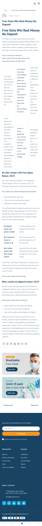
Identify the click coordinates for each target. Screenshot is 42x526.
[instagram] (9, 503)
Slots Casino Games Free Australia (14, 276)
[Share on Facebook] (3, 343)
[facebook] (4, 503)
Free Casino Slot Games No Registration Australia (19, 191)
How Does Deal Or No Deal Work (13, 61)
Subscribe (22, 434)
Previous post (8, 405)
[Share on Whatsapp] (18, 343)
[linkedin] (14, 503)
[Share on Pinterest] (11, 343)
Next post (34, 405)
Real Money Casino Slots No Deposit (14, 300)
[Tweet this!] (7, 343)
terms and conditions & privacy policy (18, 439)
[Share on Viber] (22, 343)
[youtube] (24, 503)
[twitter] (19, 503)
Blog (5, 10)
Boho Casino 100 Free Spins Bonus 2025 (16, 58)
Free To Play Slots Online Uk (12, 55)
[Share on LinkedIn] (14, 343)
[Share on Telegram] (25, 343)
